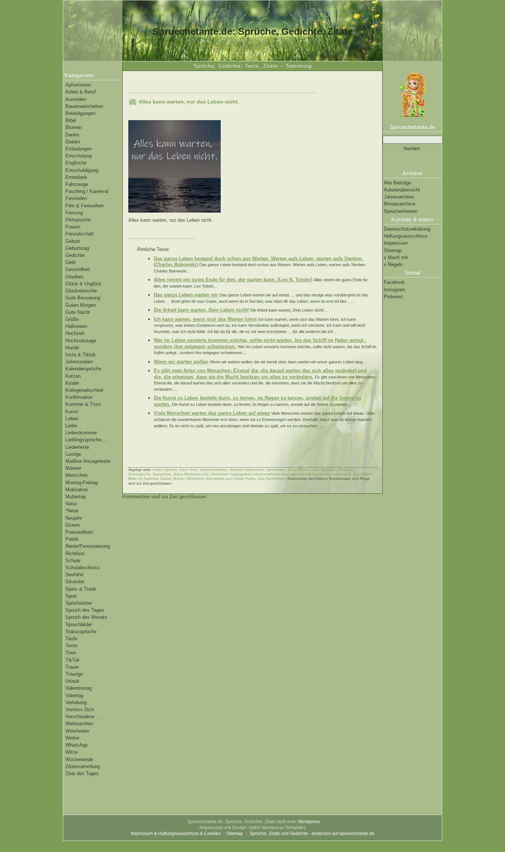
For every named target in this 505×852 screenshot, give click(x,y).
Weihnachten (79, 723)
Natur (71, 503)
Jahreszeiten (79, 361)
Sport (71, 596)
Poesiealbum (79, 532)
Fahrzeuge (76, 184)
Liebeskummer (81, 432)
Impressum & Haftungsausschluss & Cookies (176, 833)
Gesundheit (77, 269)
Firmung (74, 212)
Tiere (70, 652)
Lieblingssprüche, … (87, 439)
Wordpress (309, 821)
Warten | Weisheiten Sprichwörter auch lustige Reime (214, 479)
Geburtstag (77, 248)
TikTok (72, 660)
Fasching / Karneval (86, 191)
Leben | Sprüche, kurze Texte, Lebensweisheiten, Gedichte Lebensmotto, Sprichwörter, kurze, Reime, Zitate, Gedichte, (245, 470)
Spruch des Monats (86, 617)
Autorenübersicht (402, 190)
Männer (73, 468)
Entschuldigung (81, 170)
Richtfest (75, 553)
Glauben (74, 276)
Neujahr (73, 518)
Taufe (71, 638)
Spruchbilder (78, 624)
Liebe (71, 425)
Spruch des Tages (84, 610)
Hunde (72, 347)
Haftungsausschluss (405, 236)
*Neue (71, 510)
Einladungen (78, 149)
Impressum (396, 243)
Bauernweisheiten (84, 106)
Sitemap (392, 250)
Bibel (70, 120)
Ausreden (75, 99)
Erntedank (76, 177)
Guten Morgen (80, 305)
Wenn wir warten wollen (181, 361)
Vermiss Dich (79, 709)
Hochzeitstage (80, 340)
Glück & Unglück (83, 283)
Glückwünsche (81, 290)
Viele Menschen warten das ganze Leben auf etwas (212, 413)
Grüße (72, 319)
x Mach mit (396, 257)
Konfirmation (78, 397)
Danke (72, 135)
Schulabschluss (82, 567)
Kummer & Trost (83, 404)
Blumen (73, 127)
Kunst (71, 411)
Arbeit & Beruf (80, 92)
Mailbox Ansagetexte (87, 461)
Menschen (76, 475)
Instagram (394, 289)
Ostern (72, 525)
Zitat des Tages (82, 773)
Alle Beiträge (397, 183)
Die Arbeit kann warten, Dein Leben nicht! (201, 310)
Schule (72, 560)
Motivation (76, 489)
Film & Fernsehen (84, 205)
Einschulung (78, 156)
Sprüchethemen (400, 211)
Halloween (76, 326)
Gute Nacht (77, 312)
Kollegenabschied (84, 390)
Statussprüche (80, 631)
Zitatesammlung (82, 766)
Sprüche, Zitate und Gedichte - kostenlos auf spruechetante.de (312, 833)
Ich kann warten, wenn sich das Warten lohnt (205, 319)
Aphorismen (78, 85)
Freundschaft (79, 234)
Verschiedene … (83, 716)
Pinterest (393, 296)
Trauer (72, 667)
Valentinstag (78, 688)
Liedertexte (77, 447)
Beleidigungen (80, 113)
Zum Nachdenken (271, 479)
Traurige (74, 674)
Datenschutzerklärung (407, 229)
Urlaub (72, 681)
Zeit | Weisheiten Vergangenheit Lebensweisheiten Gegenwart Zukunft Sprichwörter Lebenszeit (276, 474)
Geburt (72, 241)
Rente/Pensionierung (87, 546)
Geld (70, 262)
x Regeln (393, 264)
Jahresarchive (399, 197)
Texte (71, 645)
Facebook (394, 282)
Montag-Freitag (81, 482)
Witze (71, 752)
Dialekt (72, 142)
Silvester (74, 581)
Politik (72, 539)
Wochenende (79, 759)
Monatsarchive (399, 204)
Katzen (73, 376)
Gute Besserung (82, 298)
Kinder (72, 383)
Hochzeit (74, 333)
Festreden (76, 198)
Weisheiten (77, 731)
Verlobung (76, 702)
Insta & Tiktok (80, 354)
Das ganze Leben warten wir (186, 295)
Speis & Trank (80, 589)
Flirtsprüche (78, 220)
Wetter (72, 738)
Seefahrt (74, 574)
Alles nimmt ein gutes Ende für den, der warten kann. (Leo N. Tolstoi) (233, 279)
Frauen (72, 227)
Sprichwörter (78, 603)
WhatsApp (76, 745)
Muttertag (75, 496)
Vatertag (74, 695)
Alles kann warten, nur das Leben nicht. (189, 102)
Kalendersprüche (83, 368)
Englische (76, 163)
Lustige (73, 454)
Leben (71, 418)
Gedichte (75, 255)
